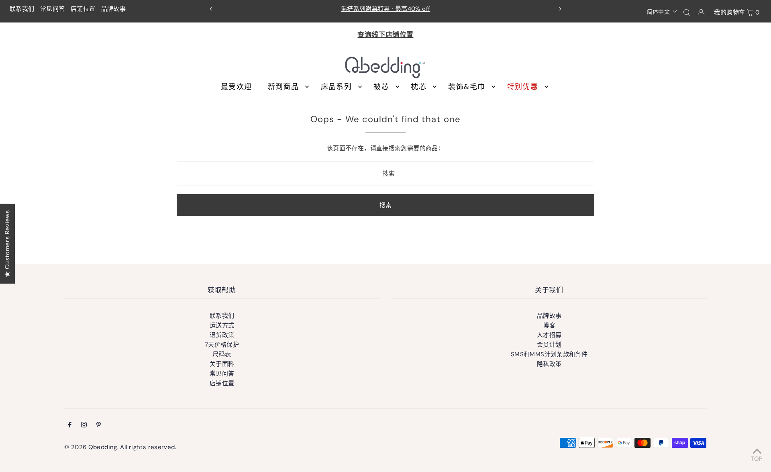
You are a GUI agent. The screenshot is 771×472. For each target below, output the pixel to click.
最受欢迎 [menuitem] (236, 87)
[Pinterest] (98, 425)
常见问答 (52, 9)
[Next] (560, 9)
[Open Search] (686, 12)
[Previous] (211, 9)
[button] (662, 11)
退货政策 (222, 335)
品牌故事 (113, 9)
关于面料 (222, 364)
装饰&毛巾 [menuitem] (466, 87)
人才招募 (549, 335)
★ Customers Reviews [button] (7, 243)
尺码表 (221, 354)
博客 (549, 325)
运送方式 (222, 325)
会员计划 (549, 345)
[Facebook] (69, 425)
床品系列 (336, 87)
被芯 (381, 87)
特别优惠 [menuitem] (522, 87)
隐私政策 (549, 364)
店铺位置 (83, 9)
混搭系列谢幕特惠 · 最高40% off (385, 9)
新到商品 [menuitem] (283, 87)
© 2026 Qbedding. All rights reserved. (120, 447)
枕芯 (418, 87)
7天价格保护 (222, 345)
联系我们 (22, 9)
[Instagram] (84, 425)
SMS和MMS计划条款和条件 (549, 354)
